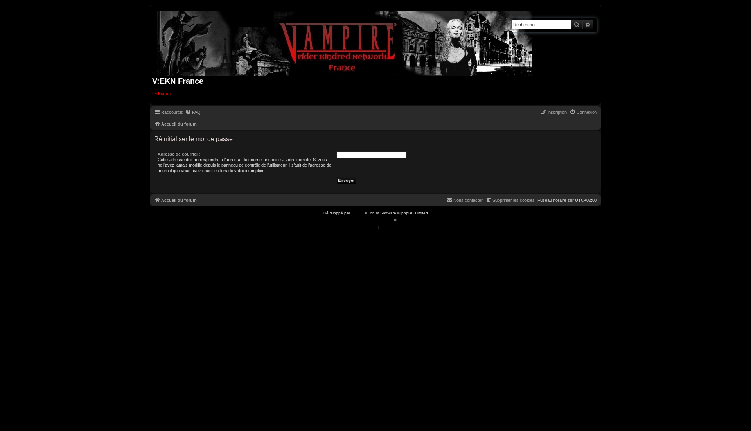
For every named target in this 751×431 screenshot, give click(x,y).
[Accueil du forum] (344, 42)
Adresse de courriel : (179, 154)
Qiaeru (404, 220)
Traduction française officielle (367, 220)
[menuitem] (193, 112)
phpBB (357, 213)
